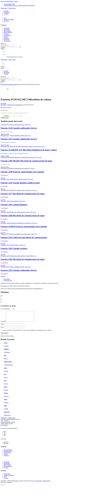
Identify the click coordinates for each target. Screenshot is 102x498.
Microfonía (6, 39)
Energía (6, 36)
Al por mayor (7, 41)
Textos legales (38, 481)
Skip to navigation (5, 1)
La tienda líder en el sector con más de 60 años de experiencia (19, 5)
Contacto (6, 13)
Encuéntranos (4, 425)
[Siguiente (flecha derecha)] (3, 485)
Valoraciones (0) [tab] (8, 280)
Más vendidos (7, 31)
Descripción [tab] (7, 279)
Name (3, 324)
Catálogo (6, 11)
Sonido (9, 84)
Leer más (3, 178)
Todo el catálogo (8, 449)
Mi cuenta (6, 21)
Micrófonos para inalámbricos (14, 105)
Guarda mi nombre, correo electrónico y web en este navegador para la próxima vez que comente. (27, 330)
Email (3, 327)
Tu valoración (4, 309)
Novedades (6, 12)
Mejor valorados (8, 32)
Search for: (3, 43)
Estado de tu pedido (9, 19)
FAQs (5, 476)
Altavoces (6, 38)
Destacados (7, 29)
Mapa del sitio (46, 481)
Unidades (5, 115)
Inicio (2, 84)
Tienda (5, 84)
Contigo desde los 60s (9, 4)
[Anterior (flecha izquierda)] (1, 485)
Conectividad (7, 35)
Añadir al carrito (4, 117)
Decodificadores (8, 451)
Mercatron (15, 481)
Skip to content (14, 1)
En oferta (6, 33)
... (4, 15)
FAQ (5, 18)
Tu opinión (3, 321)
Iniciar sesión (7, 473)
